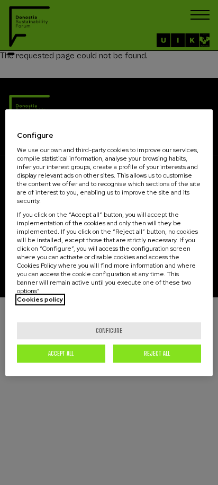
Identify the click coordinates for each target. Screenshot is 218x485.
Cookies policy (40, 299)
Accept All (61, 353)
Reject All (157, 353)
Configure (109, 330)
